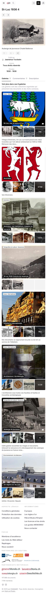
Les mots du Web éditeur (12, 540)
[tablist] (23, 78)
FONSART (14, 589)
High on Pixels (10, 591)
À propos (28, 511)
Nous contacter (30, 528)
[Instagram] (6, 585)
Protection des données (12, 514)
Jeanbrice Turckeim (13, 59)
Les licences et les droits (34, 521)
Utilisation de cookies (11, 518)
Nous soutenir (8, 547)
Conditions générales (11, 511)
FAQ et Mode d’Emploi (33, 518)
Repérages (6, 543)
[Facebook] (3, 585)
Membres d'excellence (11, 536)
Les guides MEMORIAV (33, 525)
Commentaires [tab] (20, 78)
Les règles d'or (30, 514)
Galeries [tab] (6, 78)
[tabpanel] (23, 292)
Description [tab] (34, 78)
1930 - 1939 (11, 71)
